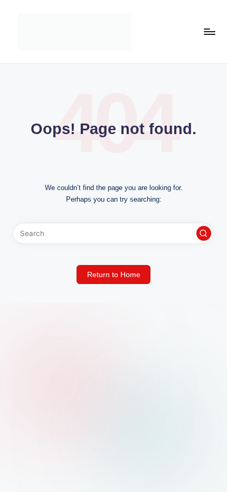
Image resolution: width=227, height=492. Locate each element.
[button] (203, 233)
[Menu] (209, 31)
